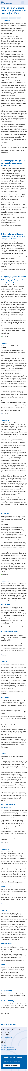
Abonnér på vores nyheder (11, 1065)
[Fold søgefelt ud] (22, 2)
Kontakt (4, 1045)
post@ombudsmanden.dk (7, 1037)
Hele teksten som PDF (8, 1024)
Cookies (4, 1051)
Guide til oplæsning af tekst (9, 1049)
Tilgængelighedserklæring (8, 1047)
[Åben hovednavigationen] (26, 3)
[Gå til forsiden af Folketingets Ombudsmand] (6, 2)
